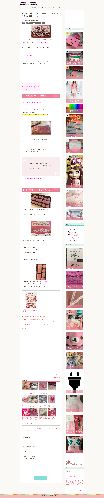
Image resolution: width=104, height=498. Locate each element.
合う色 (72, 481)
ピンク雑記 (71, 232)
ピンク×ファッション (73, 237)
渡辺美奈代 (69, 484)
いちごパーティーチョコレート (30, 423)
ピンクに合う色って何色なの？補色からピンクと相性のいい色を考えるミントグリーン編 (74, 151)
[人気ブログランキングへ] (68, 462)
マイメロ (77, 480)
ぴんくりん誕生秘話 (73, 238)
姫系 (75, 481)
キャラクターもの (30, 22)
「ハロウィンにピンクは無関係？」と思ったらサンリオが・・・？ (37, 319)
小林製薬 (71, 483)
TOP (24, 7)
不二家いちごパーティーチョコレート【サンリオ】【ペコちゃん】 (41, 39)
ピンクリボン (71, 240)
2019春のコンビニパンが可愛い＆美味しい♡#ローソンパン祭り (26, 405)
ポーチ (74, 480)
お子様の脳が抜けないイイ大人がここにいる (30, 86)
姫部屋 (70, 482)
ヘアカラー (69, 480)
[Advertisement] (41, 75)
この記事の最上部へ (56, 374)
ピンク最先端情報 (72, 234)
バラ (76, 476)
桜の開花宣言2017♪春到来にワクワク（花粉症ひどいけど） (43, 405)
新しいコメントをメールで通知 (29, 456)
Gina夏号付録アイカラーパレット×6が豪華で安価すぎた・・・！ (52, 418)
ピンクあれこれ (37, 22)
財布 (78, 484)
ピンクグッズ (71, 229)
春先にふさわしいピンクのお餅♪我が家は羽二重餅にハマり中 (43, 418)
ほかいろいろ (71, 227)
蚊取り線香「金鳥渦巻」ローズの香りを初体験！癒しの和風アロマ (34, 392)
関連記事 (26, 89)
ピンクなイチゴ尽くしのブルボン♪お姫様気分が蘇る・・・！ (26, 392)
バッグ (72, 476)
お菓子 (23, 22)
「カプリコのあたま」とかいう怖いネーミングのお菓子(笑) (25, 418)
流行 (82, 483)
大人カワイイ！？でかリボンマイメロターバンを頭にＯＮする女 (34, 405)
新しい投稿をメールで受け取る (29, 458)
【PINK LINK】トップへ (55, 377)
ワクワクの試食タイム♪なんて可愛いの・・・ (31, 87)
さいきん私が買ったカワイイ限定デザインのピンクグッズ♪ (34, 430)
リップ (82, 480)
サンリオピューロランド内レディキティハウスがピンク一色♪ (36, 316)
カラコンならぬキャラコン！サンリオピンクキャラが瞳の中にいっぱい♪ (38, 322)
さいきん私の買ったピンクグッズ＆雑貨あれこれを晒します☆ (46, 428)
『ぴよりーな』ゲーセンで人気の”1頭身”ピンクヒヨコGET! (52, 392)
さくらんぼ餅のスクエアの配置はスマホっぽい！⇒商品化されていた (51, 405)
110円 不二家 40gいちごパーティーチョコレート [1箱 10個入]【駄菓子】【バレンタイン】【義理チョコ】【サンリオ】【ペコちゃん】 (31, 310)
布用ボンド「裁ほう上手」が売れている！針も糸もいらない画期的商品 (43, 392)
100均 (68, 471)
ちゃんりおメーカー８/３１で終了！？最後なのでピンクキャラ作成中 (38, 324)
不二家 (38, 423)
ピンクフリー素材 (72, 235)
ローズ (68, 481)
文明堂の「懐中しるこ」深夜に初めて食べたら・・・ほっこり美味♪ (34, 418)
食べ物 (43, 22)
